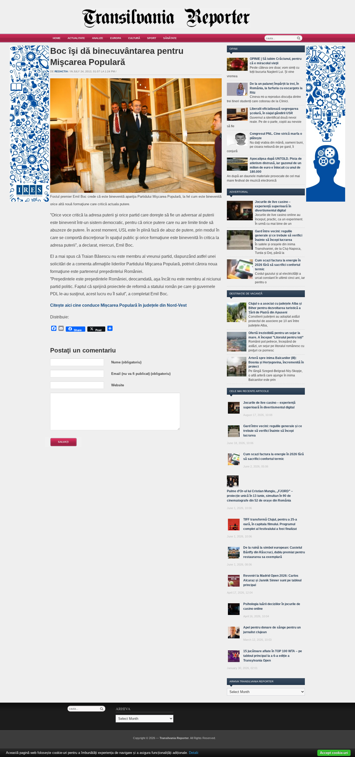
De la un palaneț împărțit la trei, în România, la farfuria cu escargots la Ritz (276, 88)
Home (57, 38)
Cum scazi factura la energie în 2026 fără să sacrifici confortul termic (278, 265)
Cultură (134, 38)
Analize (97, 38)
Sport (151, 38)
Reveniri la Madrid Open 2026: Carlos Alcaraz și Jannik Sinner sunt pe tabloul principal (272, 580)
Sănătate (170, 38)
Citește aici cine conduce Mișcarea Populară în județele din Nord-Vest (118, 305)
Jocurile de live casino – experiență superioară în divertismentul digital (273, 206)
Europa (115, 38)
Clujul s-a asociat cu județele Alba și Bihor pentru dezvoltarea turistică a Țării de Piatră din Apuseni (275, 308)
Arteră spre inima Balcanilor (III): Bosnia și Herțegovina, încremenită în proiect (276, 362)
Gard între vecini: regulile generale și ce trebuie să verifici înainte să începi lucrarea (278, 235)
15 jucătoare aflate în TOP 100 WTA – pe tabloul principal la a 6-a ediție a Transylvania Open (272, 655)
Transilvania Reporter (174, 738)
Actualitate (76, 38)
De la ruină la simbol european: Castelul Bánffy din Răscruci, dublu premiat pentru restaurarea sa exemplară (274, 552)
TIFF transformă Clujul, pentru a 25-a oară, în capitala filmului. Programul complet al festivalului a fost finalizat (270, 524)
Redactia (61, 71)
